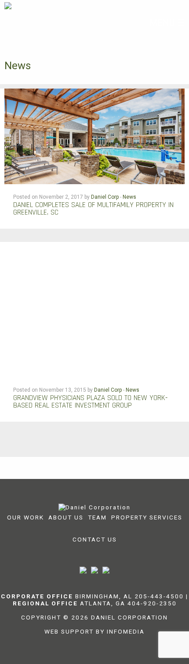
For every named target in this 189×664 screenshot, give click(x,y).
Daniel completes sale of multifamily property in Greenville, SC (93, 208)
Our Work (25, 517)
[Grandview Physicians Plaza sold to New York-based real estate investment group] (94, 309)
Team (97, 517)
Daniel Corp (105, 197)
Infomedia (126, 631)
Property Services (146, 517)
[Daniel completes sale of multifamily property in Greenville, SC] (94, 135)
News (129, 197)
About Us (66, 517)
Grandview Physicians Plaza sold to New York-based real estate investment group (90, 401)
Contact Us (95, 539)
